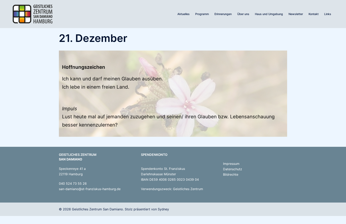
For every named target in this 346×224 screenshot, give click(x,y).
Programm (202, 14)
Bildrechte (230, 174)
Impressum (231, 164)
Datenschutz (232, 169)
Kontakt (314, 14)
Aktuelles (183, 14)
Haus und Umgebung (269, 14)
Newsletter (296, 14)
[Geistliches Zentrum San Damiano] (32, 14)
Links (327, 14)
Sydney (163, 209)
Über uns (243, 14)
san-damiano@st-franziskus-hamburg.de (90, 189)
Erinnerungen (223, 14)
